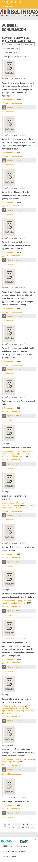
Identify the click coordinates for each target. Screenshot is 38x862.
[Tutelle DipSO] (28, 841)
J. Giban (30, 451)
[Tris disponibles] (3, 44)
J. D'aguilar (6, 706)
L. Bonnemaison (8, 99)
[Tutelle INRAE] (9, 841)
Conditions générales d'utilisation (14, 851)
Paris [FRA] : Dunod (10, 762)
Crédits (5, 857)
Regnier (5, 454)
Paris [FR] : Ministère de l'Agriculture (18, 506)
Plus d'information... (13, 103)
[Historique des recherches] (16, 2)
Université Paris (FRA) (25, 759)
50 (23, 827)
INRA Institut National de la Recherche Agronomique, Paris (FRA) (16, 708)
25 (18, 827)
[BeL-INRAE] (19, 12)
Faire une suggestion (10, 48)
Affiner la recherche (10, 52)
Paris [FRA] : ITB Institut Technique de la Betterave (15, 455)
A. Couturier (21, 451)
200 (32, 827)
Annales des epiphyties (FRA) (13, 603)
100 (27, 827)
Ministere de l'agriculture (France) (14, 504)
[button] (4, 107)
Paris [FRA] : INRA (24, 601)
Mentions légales (21, 846)
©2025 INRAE (7, 846)
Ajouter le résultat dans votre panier (20, 44)
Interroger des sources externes (14, 57)
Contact (13, 857)
